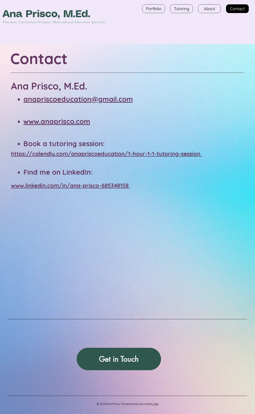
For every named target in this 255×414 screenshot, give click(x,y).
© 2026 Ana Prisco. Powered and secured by (125, 404)
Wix (156, 404)
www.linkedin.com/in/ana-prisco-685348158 (70, 185)
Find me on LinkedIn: (58, 172)
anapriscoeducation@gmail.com (78, 99)
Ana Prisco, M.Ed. (48, 14)
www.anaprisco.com (56, 121)
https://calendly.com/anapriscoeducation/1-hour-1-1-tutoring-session (106, 153)
